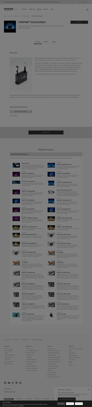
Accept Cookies (79, 403)
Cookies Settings (61, 403)
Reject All (70, 403)
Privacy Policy (21, 405)
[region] (46, 403)
